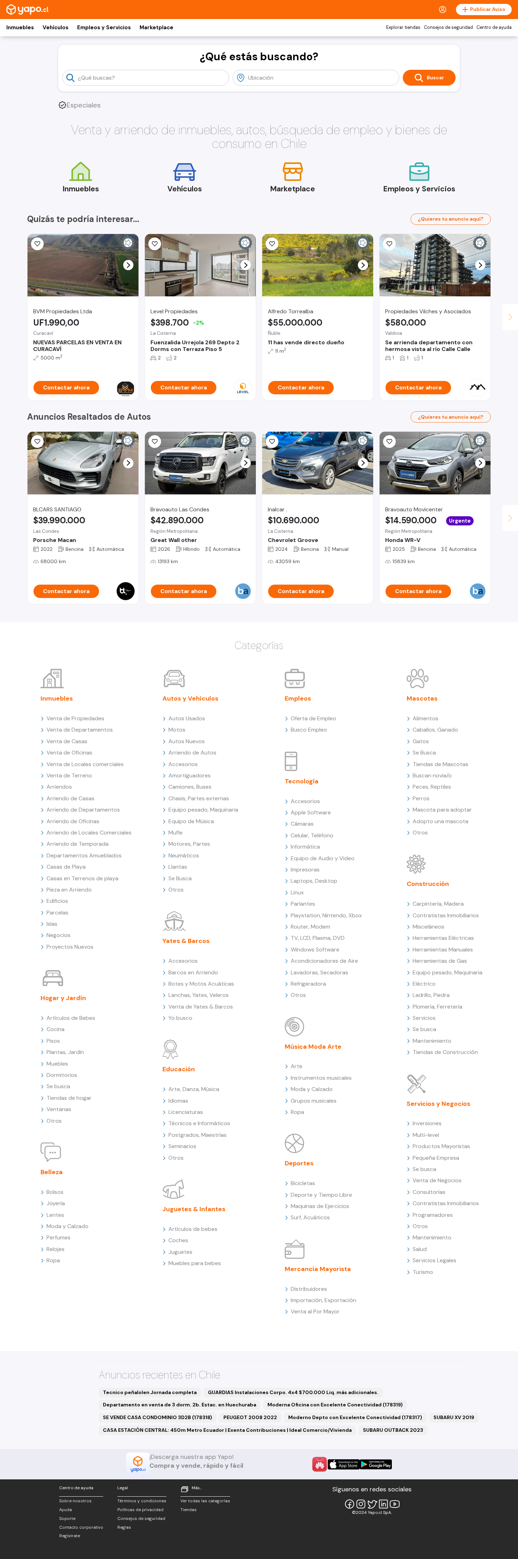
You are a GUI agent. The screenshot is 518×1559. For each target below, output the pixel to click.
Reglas (124, 1527)
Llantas (177, 866)
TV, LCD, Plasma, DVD (318, 938)
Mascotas (422, 698)
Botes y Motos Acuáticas (201, 983)
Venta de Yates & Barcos (200, 1006)
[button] (128, 265)
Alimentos (425, 718)
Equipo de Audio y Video (322, 858)
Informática (305, 846)
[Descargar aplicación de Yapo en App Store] (344, 1464)
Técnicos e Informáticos (199, 1123)
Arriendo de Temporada (78, 844)
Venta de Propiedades (75, 718)
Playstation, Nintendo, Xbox (326, 915)
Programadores (433, 1215)
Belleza (52, 1172)
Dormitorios (62, 1075)
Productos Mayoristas (441, 1146)
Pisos (53, 1041)
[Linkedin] (383, 1504)
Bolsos (55, 1192)
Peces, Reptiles (432, 786)
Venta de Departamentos (80, 729)
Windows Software (315, 949)
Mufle (175, 832)
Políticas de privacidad (140, 1509)
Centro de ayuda (494, 27)
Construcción (428, 884)
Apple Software (311, 812)
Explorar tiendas (403, 27)
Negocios (58, 935)
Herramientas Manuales (443, 949)
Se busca (58, 1086)
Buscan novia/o (432, 775)
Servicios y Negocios (438, 1103)
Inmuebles (20, 27)
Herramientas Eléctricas (443, 938)
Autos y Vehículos (190, 698)
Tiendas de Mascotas (440, 764)
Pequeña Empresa (436, 1157)
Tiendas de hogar (69, 1098)
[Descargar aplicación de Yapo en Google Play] (376, 1464)
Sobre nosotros (75, 1501)
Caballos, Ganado (435, 729)
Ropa (53, 1260)
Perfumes (58, 1237)
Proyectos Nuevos (70, 946)
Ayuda (65, 1509)
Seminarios (182, 1146)
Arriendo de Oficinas (73, 821)
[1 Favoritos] (154, 244)
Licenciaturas (185, 1112)
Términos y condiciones (141, 1501)
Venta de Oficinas (69, 752)
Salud (420, 1249)
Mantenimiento (432, 1041)
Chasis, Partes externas (198, 798)
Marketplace (156, 27)
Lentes (55, 1215)
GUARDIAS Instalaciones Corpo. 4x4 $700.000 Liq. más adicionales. (293, 1392)
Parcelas (57, 912)
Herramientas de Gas (440, 961)
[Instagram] (360, 1504)
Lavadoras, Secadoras (319, 972)
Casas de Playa (66, 866)
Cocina (55, 1029)
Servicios (424, 1018)
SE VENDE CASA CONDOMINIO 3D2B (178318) (157, 1417)
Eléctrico (424, 983)
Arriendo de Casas (70, 798)
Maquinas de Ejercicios (320, 1206)
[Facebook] (349, 1504)
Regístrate (69, 1536)
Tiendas (188, 1509)
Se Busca (180, 878)
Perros (421, 798)
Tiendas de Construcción (445, 1052)
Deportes (299, 1163)
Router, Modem (310, 926)
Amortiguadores (189, 775)
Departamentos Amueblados (84, 855)
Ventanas (59, 1109)
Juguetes (180, 1252)
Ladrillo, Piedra (431, 995)
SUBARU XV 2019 (453, 1417)
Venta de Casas (67, 741)
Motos (176, 729)
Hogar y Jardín (63, 998)
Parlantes (303, 903)
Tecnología (302, 781)
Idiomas (178, 1100)
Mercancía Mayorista (318, 1269)
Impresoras (305, 869)
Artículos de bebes (192, 1229)
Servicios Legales (434, 1260)
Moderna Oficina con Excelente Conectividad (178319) (335, 1404)
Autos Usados (186, 718)
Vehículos (55, 27)
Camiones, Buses (189, 786)
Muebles (57, 1063)
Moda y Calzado (67, 1226)
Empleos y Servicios (104, 27)
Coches (178, 1240)
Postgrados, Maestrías (197, 1135)
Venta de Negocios (437, 1180)
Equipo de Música (191, 821)
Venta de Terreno (69, 775)
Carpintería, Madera (438, 903)
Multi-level (426, 1135)
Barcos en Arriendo (193, 972)
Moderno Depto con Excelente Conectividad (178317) (355, 1417)
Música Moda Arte (313, 1046)
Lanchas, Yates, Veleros (198, 995)
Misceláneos (428, 926)
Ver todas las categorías (205, 1501)
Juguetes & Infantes (194, 1209)
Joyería (56, 1203)
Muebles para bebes (194, 1263)
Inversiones (427, 1123)
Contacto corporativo (81, 1527)
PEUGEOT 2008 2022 (250, 1417)
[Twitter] (372, 1504)
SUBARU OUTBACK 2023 (393, 1430)
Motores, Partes (189, 844)
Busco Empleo (309, 729)
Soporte (67, 1518)
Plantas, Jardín (65, 1052)
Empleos (298, 698)
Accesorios (183, 764)
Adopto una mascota (440, 821)
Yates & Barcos (186, 941)
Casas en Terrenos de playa (82, 878)
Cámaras (302, 823)
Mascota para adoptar (442, 809)
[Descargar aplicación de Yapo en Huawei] (320, 1464)
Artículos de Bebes (71, 1018)
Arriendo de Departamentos (83, 809)
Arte (296, 1066)
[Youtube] (394, 1504)
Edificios (57, 901)
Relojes (55, 1249)
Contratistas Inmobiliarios (446, 915)
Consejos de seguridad (448, 27)
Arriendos (59, 786)
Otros (54, 1120)
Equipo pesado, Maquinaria (203, 809)
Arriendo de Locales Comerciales (89, 832)
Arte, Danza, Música (193, 1089)
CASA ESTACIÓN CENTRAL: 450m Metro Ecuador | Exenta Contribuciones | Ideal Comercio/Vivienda (227, 1430)
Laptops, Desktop (314, 881)
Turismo (423, 1272)
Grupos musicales (314, 1100)
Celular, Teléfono (312, 835)
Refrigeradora (308, 983)
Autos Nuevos (186, 741)
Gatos (421, 741)
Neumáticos (183, 855)
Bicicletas (303, 1183)
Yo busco (180, 1018)
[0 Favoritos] (37, 244)
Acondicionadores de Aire (324, 961)
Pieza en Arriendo (69, 889)
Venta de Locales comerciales (85, 764)
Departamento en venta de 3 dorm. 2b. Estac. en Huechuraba (179, 1404)
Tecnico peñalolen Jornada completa (150, 1392)
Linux (297, 892)
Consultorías (429, 1192)
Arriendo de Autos (192, 752)
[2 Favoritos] (272, 244)
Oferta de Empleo (313, 718)
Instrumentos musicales (321, 1078)
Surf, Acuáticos (310, 1217)
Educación (178, 1069)
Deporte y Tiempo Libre (321, 1194)
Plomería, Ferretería (437, 1006)
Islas (52, 924)
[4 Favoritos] (389, 244)
